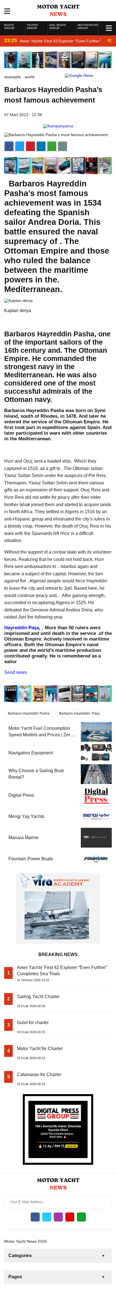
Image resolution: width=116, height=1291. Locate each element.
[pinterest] (41, 146)
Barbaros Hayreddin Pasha (29, 713)
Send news (15, 672)
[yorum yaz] (62, 146)
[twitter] (19, 146)
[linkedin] (30, 146)
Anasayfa (12, 77)
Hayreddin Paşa (21, 627)
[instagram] (58, 1217)
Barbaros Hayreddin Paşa (79, 713)
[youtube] (69, 1217)
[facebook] (9, 146)
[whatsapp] (81, 1217)
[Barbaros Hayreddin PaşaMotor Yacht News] (58, 10)
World (29, 77)
